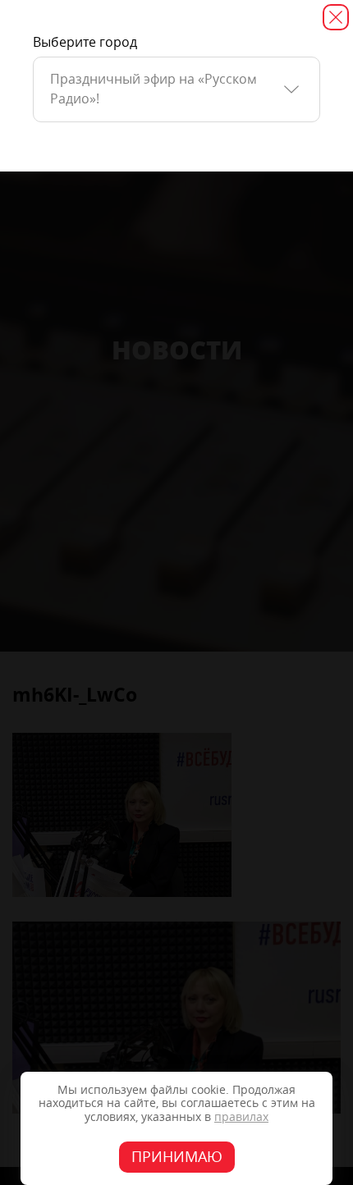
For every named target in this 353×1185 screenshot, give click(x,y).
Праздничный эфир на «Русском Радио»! (153, 89)
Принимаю (176, 1157)
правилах (241, 1117)
